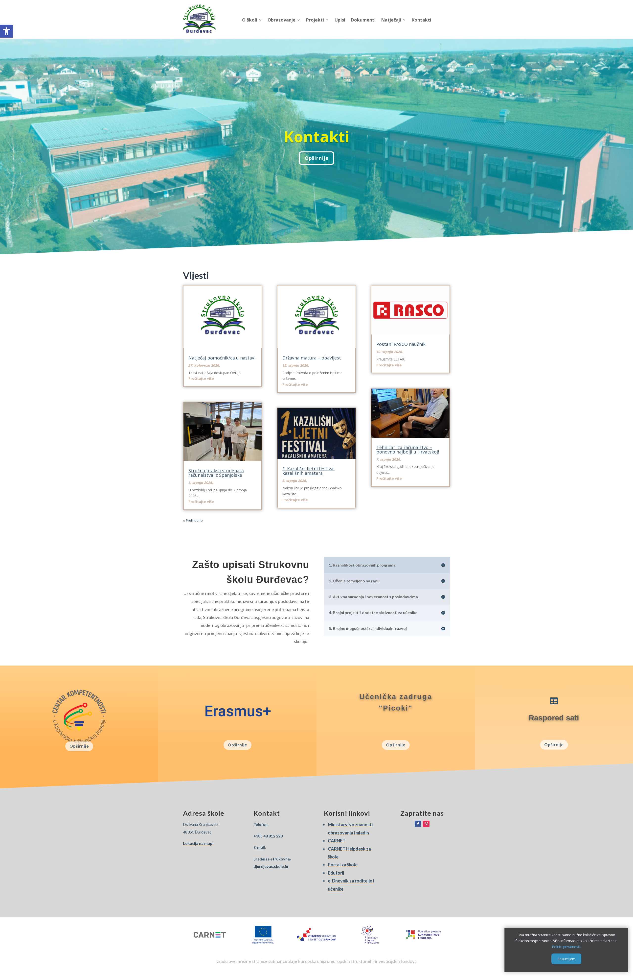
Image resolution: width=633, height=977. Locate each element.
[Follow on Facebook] (418, 824)
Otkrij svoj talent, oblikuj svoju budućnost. (316, 136)
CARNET (336, 840)
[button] (6, 31)
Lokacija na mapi (198, 843)
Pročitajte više (201, 378)
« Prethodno (193, 520)
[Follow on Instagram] (426, 824)
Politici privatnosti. (566, 946)
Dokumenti (363, 20)
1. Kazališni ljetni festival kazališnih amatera (308, 471)
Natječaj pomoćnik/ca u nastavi (221, 358)
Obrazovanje (281, 20)
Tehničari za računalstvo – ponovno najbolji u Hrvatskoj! (407, 449)
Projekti (315, 20)
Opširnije (79, 746)
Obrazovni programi (317, 158)
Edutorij (336, 873)
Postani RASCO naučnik (401, 344)
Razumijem (566, 958)
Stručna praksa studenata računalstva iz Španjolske (216, 473)
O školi (249, 20)
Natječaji (391, 20)
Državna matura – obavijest (311, 358)
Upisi (339, 20)
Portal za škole (343, 864)
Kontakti (421, 20)
